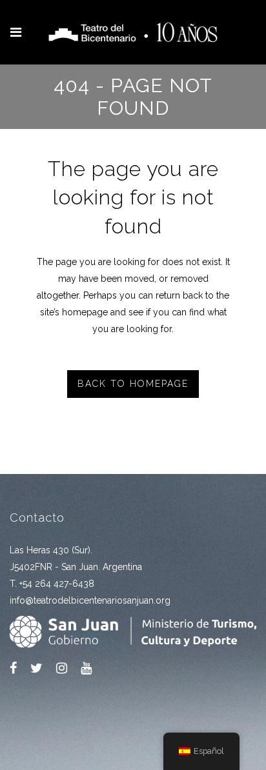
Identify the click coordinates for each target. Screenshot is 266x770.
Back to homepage (133, 384)
